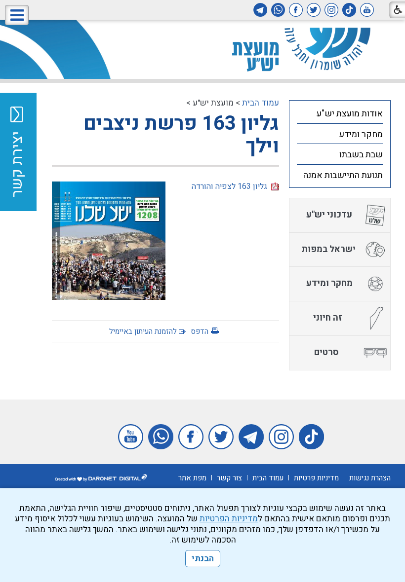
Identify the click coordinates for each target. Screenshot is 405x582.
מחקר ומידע (361, 134)
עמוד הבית (260, 103)
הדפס (199, 331)
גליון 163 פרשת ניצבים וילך (181, 135)
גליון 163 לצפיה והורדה (231, 186)
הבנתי (203, 558)
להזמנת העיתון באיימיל (143, 331)
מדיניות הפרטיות (229, 518)
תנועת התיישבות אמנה (343, 175)
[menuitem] (340, 113)
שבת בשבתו (361, 154)
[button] (17, 15)
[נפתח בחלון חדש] (367, 10)
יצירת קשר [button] (17, 164)
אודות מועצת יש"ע (350, 113)
